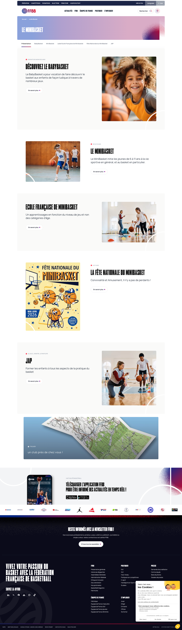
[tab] (26, 43)
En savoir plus (33, 90)
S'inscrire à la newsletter (90, 544)
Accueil (24, 19)
